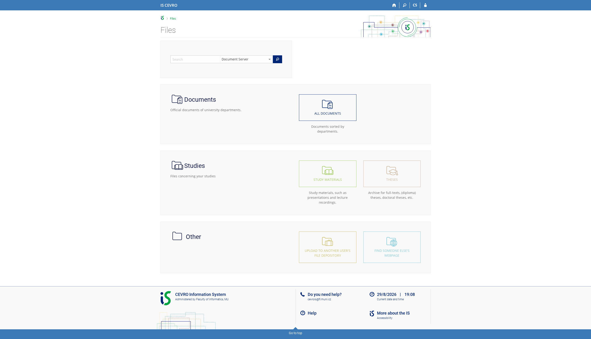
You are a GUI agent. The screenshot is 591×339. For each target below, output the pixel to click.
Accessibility (384, 318)
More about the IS (393, 313)
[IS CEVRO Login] (425, 5)
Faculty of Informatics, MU (212, 299)
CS (415, 5)
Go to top (295, 333)
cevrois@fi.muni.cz (319, 299)
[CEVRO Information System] (162, 18)
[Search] (404, 5)
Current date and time (390, 299)
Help (312, 313)
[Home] (394, 5)
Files (173, 18)
